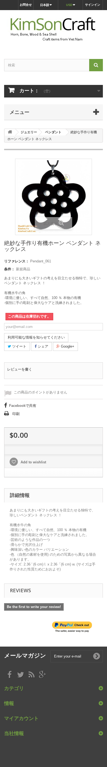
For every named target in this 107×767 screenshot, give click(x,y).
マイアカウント (21, 718)
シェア (42, 346)
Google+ (67, 346)
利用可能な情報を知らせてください (36, 337)
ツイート (18, 346)
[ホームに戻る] (10, 132)
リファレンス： (16, 261)
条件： (9, 269)
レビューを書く (19, 369)
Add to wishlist (32, 462)
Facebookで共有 (22, 406)
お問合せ (26, 4)
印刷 (15, 414)
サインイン (92, 4)
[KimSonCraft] (53, 29)
